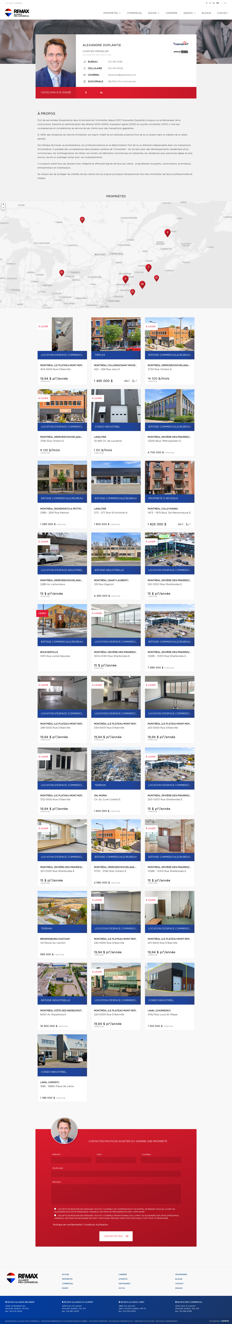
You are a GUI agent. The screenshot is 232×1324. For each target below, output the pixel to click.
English (178, 1288)
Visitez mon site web (54, 92)
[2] (167, 237)
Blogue (206, 13)
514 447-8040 (115, 68)
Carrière (171, 13)
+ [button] (3, 204)
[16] (142, 288)
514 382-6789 (115, 62)
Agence (188, 13)
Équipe (152, 13)
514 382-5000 (72, 1311)
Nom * (100, 1155)
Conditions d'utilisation (96, 1225)
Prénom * (56, 1155)
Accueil (65, 1274)
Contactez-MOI (113, 1236)
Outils (122, 1288)
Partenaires (124, 1283)
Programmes (181, 1274)
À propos (123, 1279)
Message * (57, 1182)
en (225, 3)
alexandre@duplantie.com (122, 75)
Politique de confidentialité (67, 1225)
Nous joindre (15, 3)
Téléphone (57, 1168)
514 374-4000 (16, 1311)
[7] (148, 272)
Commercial (134, 13)
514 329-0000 (129, 1311)
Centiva (224, 1321)
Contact (222, 13)
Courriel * (147, 1155)
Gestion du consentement (167, 1321)
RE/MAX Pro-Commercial (122, 81)
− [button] (3, 207)
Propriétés (110, 13)
